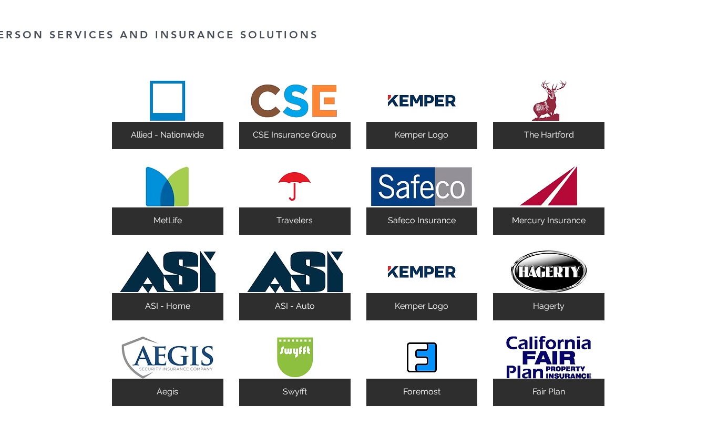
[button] (167, 114)
